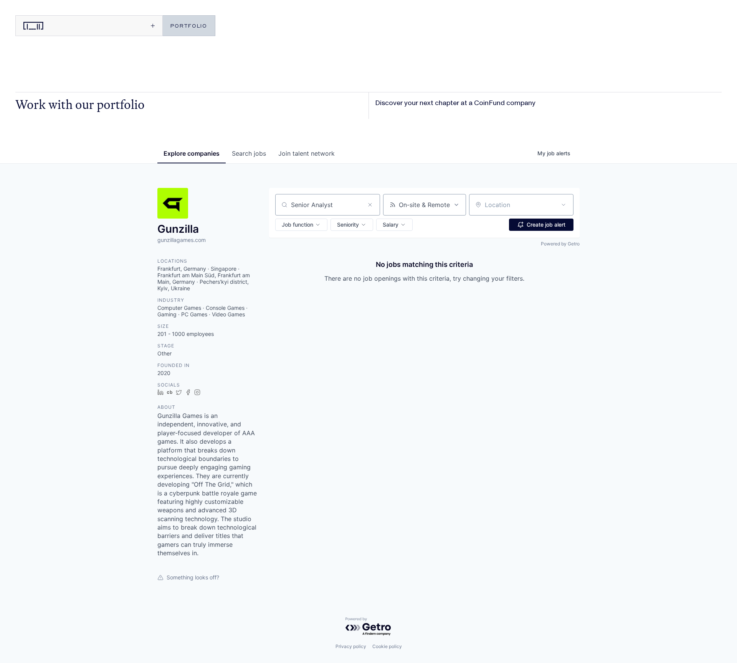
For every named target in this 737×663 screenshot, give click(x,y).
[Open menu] (125, 26)
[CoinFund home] (52, 26)
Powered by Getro (560, 244)
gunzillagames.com (181, 240)
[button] (301, 225)
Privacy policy (350, 646)
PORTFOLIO (188, 25)
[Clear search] (370, 204)
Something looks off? (193, 577)
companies (192, 153)
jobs (249, 153)
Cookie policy (387, 646)
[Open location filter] (563, 204)
